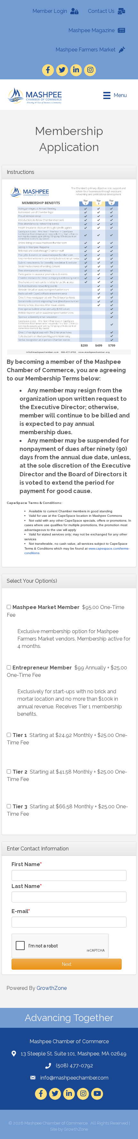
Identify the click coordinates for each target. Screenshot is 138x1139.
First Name (26, 864)
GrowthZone (52, 988)
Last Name (26, 886)
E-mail (20, 911)
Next (66, 964)
